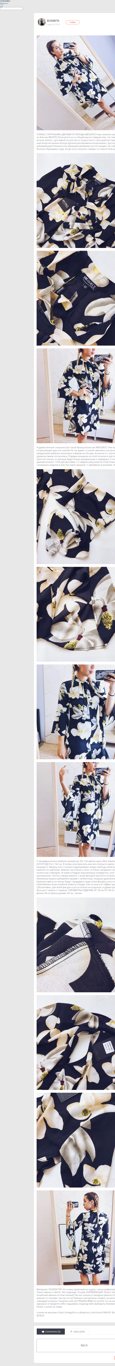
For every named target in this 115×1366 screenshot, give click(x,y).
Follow (73, 22)
